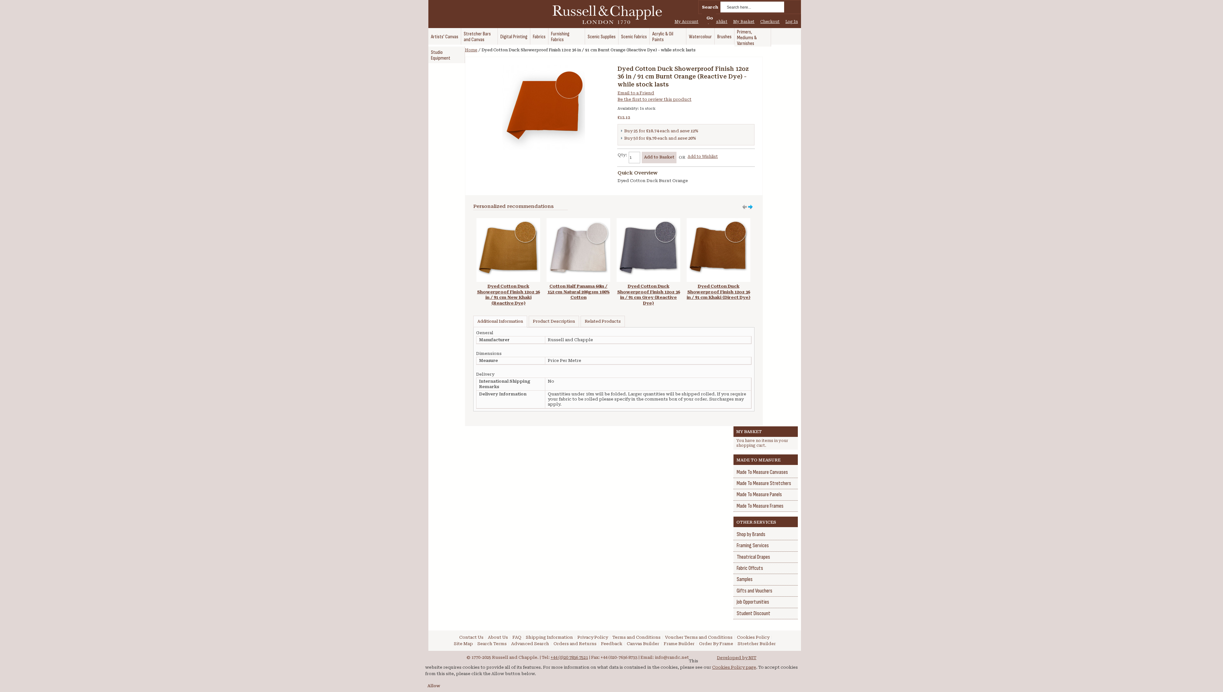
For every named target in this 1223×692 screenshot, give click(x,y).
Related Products (603, 321)
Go (709, 18)
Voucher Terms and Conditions (699, 637)
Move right (744, 207)
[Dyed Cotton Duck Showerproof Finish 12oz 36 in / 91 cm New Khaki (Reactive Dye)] (508, 221)
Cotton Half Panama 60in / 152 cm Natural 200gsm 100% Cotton (578, 292)
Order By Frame (716, 643)
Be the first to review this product (654, 99)
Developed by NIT (736, 657)
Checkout (770, 21)
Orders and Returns (575, 643)
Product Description (554, 321)
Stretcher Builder (757, 643)
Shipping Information (549, 637)
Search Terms (492, 643)
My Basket (744, 21)
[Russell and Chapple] (613, 14)
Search (710, 7)
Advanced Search (530, 643)
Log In (791, 21)
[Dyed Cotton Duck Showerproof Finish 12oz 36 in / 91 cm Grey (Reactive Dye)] (648, 221)
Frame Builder (679, 643)
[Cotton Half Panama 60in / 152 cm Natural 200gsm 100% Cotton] (578, 221)
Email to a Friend (636, 93)
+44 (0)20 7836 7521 (569, 657)
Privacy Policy (592, 637)
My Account (686, 21)
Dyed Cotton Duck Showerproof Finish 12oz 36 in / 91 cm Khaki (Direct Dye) (718, 292)
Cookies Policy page (734, 667)
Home (471, 50)
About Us (498, 637)
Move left (750, 207)
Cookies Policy (753, 637)
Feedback (611, 643)
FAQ (516, 637)
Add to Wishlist (703, 156)
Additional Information (500, 321)
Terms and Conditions (636, 637)
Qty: (622, 154)
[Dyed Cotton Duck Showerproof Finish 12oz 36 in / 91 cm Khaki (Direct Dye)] (718, 221)
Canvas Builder (643, 643)
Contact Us (471, 637)
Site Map (463, 643)
